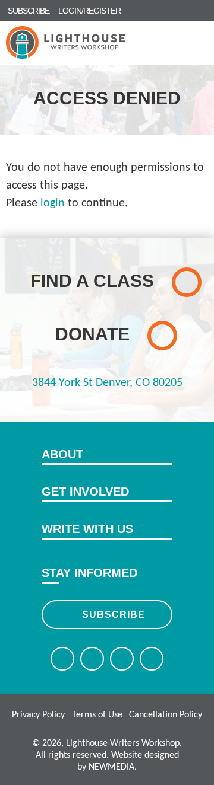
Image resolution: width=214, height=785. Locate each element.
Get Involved (85, 491)
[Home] (65, 42)
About (62, 454)
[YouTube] (151, 659)
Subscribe (113, 615)
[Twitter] (92, 659)
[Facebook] (62, 659)
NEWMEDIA (111, 767)
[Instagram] (122, 659)
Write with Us (87, 528)
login (52, 203)
